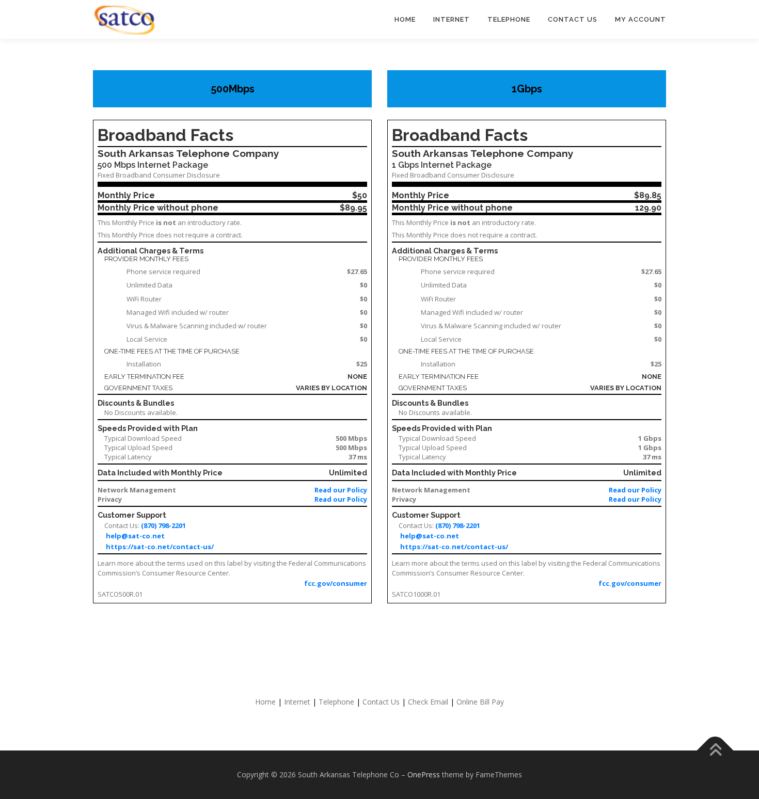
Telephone (508, 19)
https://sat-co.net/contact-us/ (160, 546)
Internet (451, 19)
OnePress (423, 774)
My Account (640, 19)
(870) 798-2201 (163, 525)
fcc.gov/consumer (335, 583)
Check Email (428, 702)
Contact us (572, 19)
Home (405, 19)
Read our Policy (340, 489)
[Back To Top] (715, 750)
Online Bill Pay (480, 702)
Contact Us (381, 702)
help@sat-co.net (135, 535)
